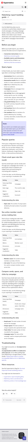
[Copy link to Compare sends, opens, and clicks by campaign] (18, 274)
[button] (8, 400)
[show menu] (25, 2)
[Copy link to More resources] (16, 364)
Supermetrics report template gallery (14, 376)
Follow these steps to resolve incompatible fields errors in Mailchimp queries (13, 358)
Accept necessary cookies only (21, 436)
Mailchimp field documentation (12, 62)
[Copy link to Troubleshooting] (17, 343)
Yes (6, 393)
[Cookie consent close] (25, 436)
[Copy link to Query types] (14, 67)
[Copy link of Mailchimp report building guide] (8, 17)
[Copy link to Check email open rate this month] (9, 160)
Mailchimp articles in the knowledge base (15, 381)
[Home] (7, 3)
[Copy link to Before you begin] (18, 45)
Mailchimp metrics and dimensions (13, 378)
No (14, 393)
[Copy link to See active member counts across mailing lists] (19, 215)
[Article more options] (25, 11)
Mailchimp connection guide (11, 56)
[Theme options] (25, 7)
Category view (7, 11)
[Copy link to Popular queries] (17, 140)
